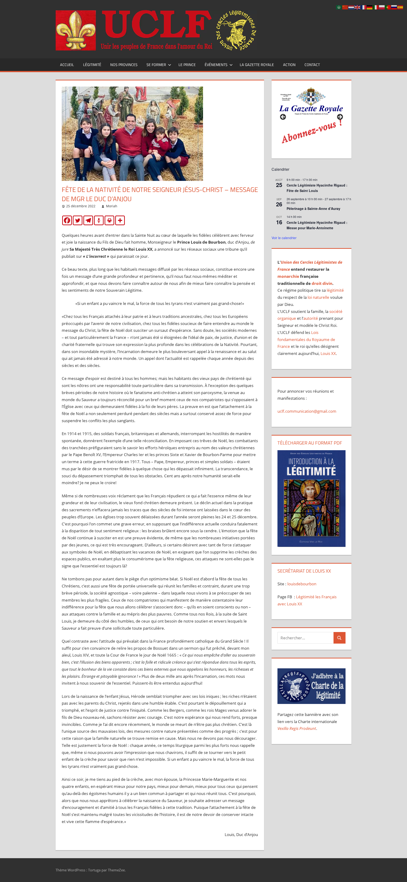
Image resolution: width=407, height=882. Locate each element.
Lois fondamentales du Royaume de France (306, 339)
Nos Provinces (124, 64)
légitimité (335, 290)
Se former (156, 64)
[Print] (109, 220)
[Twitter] (77, 220)
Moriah (111, 206)
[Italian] (376, 7)
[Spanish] (400, 7)
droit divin (322, 283)
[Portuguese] (388, 7)
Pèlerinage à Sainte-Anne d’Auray (313, 208)
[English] (357, 7)
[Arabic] (339, 7)
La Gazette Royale (257, 64)
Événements (216, 64)
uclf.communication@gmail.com (306, 411)
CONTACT (312, 64)
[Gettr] (99, 220)
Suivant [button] (339, 117)
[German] (370, 7)
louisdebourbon (301, 584)
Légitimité (92, 64)
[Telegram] (88, 220)
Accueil (67, 64)
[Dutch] (351, 7)
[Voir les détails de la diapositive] (311, 118)
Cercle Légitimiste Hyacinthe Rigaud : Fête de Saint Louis (317, 188)
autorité (310, 318)
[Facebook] (67, 220)
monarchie (288, 276)
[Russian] (394, 7)
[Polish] (382, 7)
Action (289, 64)
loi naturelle (318, 297)
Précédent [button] (283, 117)
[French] (364, 7)
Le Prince (187, 64)
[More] (120, 220)
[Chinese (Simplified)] (345, 7)
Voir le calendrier (284, 237)
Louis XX (328, 353)
